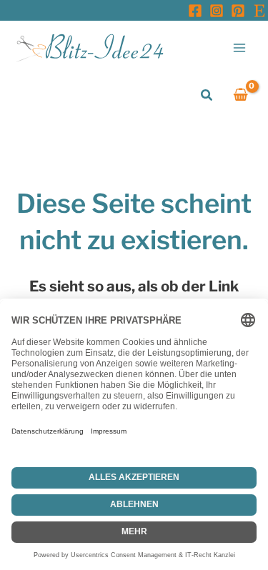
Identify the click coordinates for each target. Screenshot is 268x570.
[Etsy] (259, 11)
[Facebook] (195, 11)
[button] (207, 95)
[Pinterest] (238, 11)
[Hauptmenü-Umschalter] (240, 47)
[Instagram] (216, 11)
